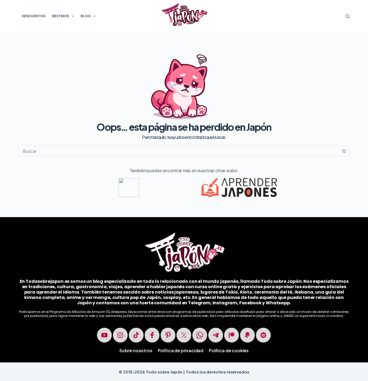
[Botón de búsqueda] (344, 151)
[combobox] (179, 151)
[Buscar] (348, 16)
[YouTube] (104, 335)
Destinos (60, 16)
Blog (86, 16)
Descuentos (33, 16)
